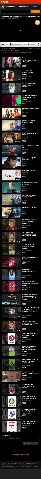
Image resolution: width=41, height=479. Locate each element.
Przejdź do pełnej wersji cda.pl (20, 454)
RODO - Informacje (33, 466)
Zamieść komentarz (30, 444)
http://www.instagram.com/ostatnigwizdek (19, 52)
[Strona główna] (5, 2)
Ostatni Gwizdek (10, 48)
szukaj (36, 12)
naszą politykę (33, 463)
